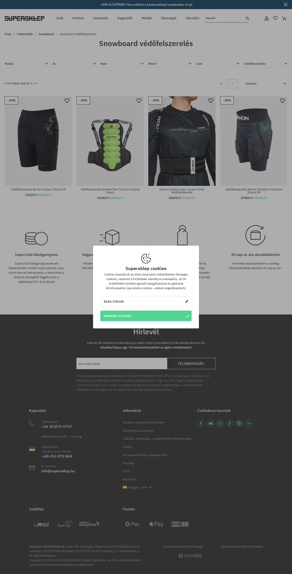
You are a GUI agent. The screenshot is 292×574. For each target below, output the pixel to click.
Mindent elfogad (117, 316)
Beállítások (114, 301)
